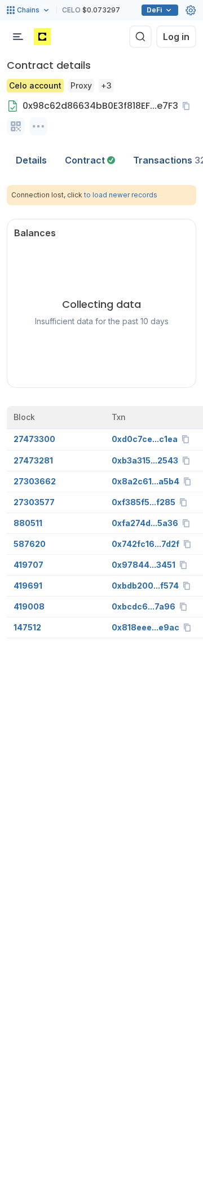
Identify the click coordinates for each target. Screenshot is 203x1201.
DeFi (154, 10)
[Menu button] (18, 36)
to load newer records (120, 195)
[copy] (188, 106)
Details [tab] (31, 160)
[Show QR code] (16, 126)
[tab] (90, 160)
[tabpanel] (101, 411)
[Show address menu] (38, 126)
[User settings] (190, 10)
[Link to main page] (42, 36)
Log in (176, 36)
